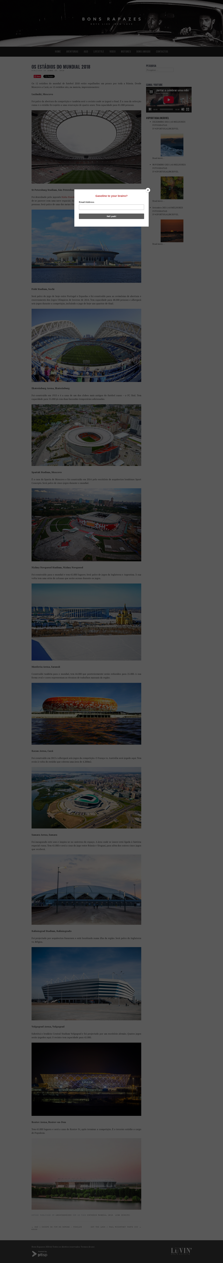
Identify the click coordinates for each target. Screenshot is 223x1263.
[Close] (148, 190)
